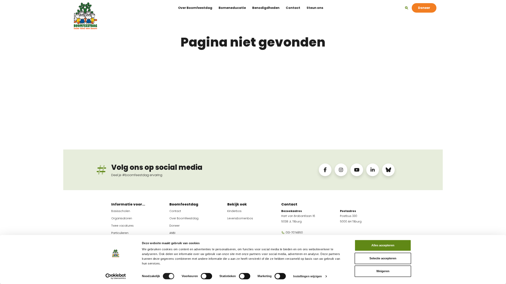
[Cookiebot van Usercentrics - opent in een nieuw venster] (115, 276)
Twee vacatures (122, 226)
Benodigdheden (265, 8)
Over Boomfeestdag (195, 8)
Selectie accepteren (382, 258)
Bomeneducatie (232, 8)
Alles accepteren (382, 245)
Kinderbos (234, 211)
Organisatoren (121, 218)
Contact (293, 8)
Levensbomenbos (240, 218)
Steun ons (315, 8)
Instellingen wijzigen (307, 276)
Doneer (174, 226)
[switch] (206, 276)
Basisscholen (120, 211)
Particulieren (119, 233)
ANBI (172, 233)
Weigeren (382, 271)
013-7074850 (294, 232)
